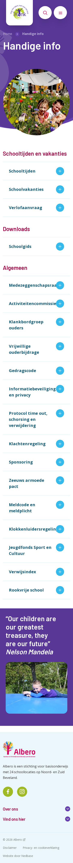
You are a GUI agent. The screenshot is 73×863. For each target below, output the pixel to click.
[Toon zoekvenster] (45, 12)
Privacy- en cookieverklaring (41, 848)
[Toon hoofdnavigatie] (60, 12)
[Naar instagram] (22, 792)
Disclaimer (10, 848)
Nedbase (27, 856)
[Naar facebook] (8, 792)
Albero (17, 839)
